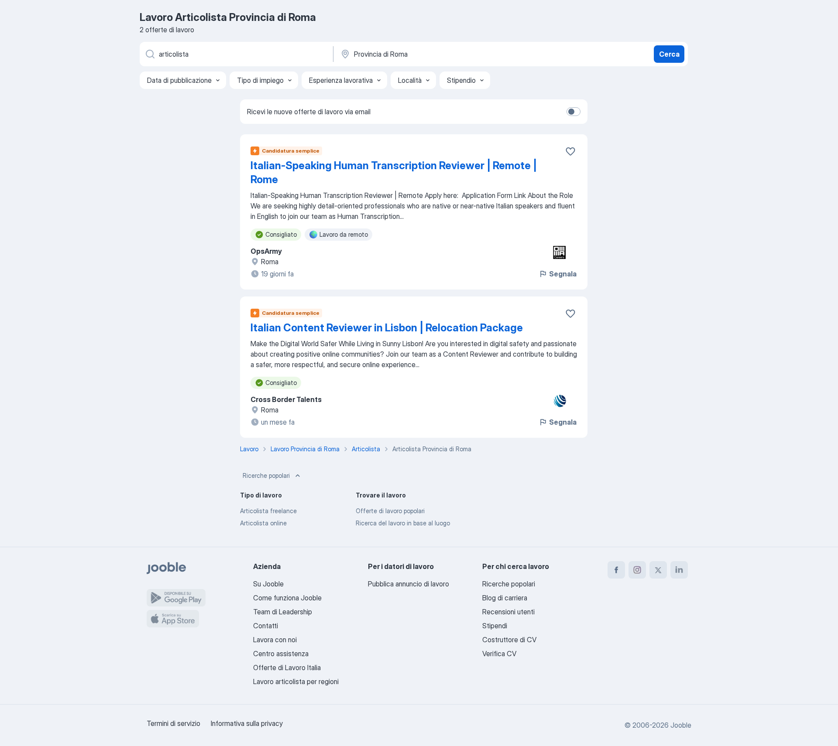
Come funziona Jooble (287, 597)
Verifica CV (499, 653)
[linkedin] (679, 570)
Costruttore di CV (509, 639)
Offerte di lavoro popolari (390, 510)
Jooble (680, 725)
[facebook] (616, 570)
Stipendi (494, 625)
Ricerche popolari (266, 475)
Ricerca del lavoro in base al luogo (403, 523)
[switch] (573, 111)
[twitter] (658, 570)
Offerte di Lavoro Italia (287, 667)
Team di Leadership (282, 611)
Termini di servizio (173, 723)
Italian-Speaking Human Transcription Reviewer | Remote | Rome (394, 172)
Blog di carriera (504, 597)
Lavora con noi (275, 639)
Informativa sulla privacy (247, 723)
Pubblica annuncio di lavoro (408, 583)
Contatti (265, 625)
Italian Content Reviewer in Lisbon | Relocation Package (387, 327)
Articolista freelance (268, 510)
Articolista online (263, 523)
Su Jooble (268, 583)
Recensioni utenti (508, 611)
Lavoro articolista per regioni (296, 681)
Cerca (669, 54)
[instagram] (637, 570)
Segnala (563, 273)
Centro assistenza (281, 653)
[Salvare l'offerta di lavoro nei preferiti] (570, 151)
